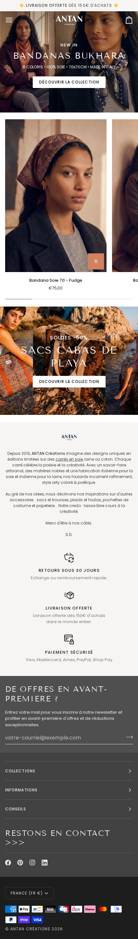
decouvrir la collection (69, 381)
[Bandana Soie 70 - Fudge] (56, 195)
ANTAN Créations (30, 929)
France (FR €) (27, 893)
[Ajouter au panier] (96, 261)
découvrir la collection (69, 82)
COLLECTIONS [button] (20, 771)
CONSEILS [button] (15, 809)
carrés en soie (69, 459)
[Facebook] (8, 863)
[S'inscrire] (127, 737)
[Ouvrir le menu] (14, 20)
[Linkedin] (44, 863)
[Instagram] (32, 863)
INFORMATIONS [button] (21, 790)
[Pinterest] (20, 863)
